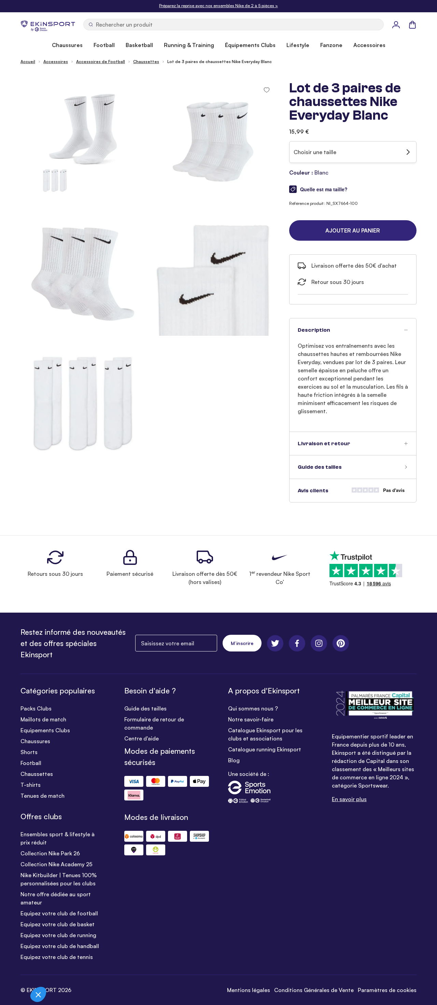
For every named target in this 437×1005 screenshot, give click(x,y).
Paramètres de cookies (387, 990)
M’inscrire (242, 643)
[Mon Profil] (396, 24)
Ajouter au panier (352, 230)
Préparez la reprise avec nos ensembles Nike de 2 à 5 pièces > (218, 5)
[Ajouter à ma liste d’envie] (266, 90)
